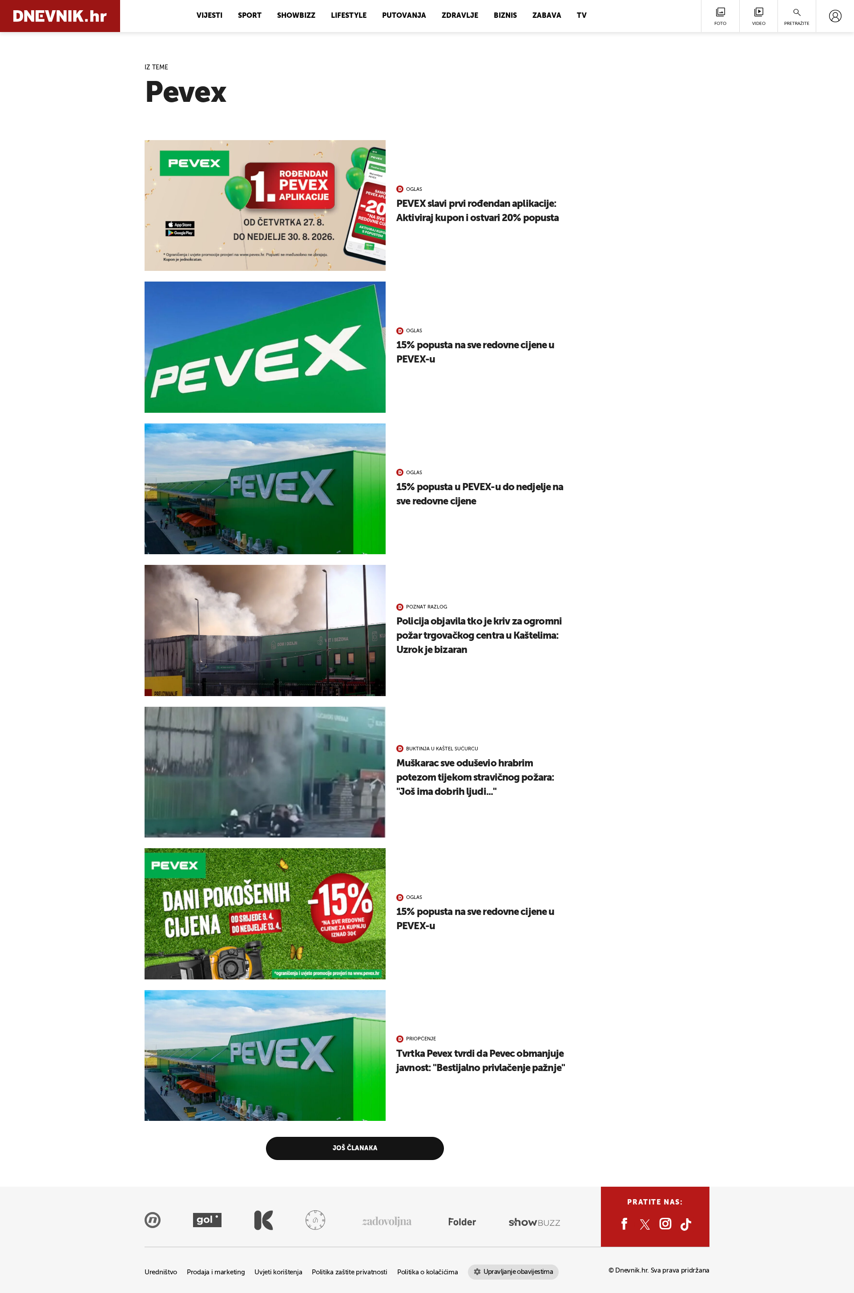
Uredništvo (161, 1272)
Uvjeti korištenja (278, 1272)
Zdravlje (460, 16)
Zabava (546, 16)
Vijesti (209, 16)
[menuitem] (835, 16)
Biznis (505, 16)
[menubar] (835, 16)
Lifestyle (349, 16)
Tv (582, 16)
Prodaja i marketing (216, 1272)
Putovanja (404, 16)
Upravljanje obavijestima (518, 1272)
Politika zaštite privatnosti (349, 1272)
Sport (250, 16)
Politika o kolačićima (427, 1272)
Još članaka (355, 1148)
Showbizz (296, 16)
